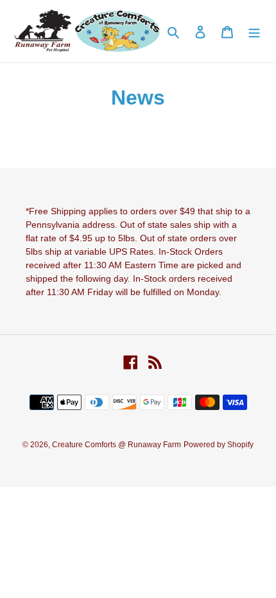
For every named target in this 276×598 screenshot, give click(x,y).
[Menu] (254, 31)
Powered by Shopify (219, 444)
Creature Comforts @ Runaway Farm (116, 444)
